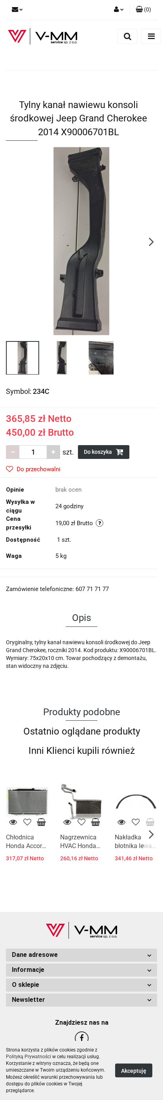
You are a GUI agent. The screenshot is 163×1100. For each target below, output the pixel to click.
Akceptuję (133, 1071)
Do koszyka (98, 452)
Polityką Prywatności (28, 1056)
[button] (143, 10)
